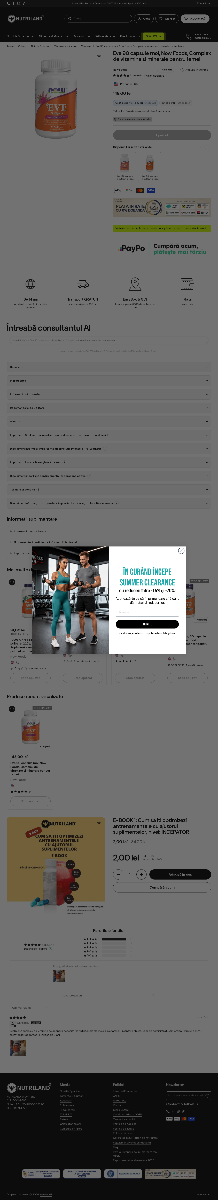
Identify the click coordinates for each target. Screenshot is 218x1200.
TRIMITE (147, 624)
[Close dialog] (181, 551)
